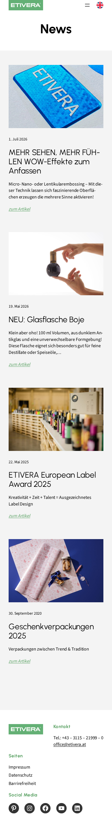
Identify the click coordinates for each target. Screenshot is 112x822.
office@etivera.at (69, 744)
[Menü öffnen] (87, 5)
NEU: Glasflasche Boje (46, 319)
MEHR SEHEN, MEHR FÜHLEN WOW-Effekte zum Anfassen (54, 161)
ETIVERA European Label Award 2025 (52, 479)
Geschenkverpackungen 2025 (51, 631)
